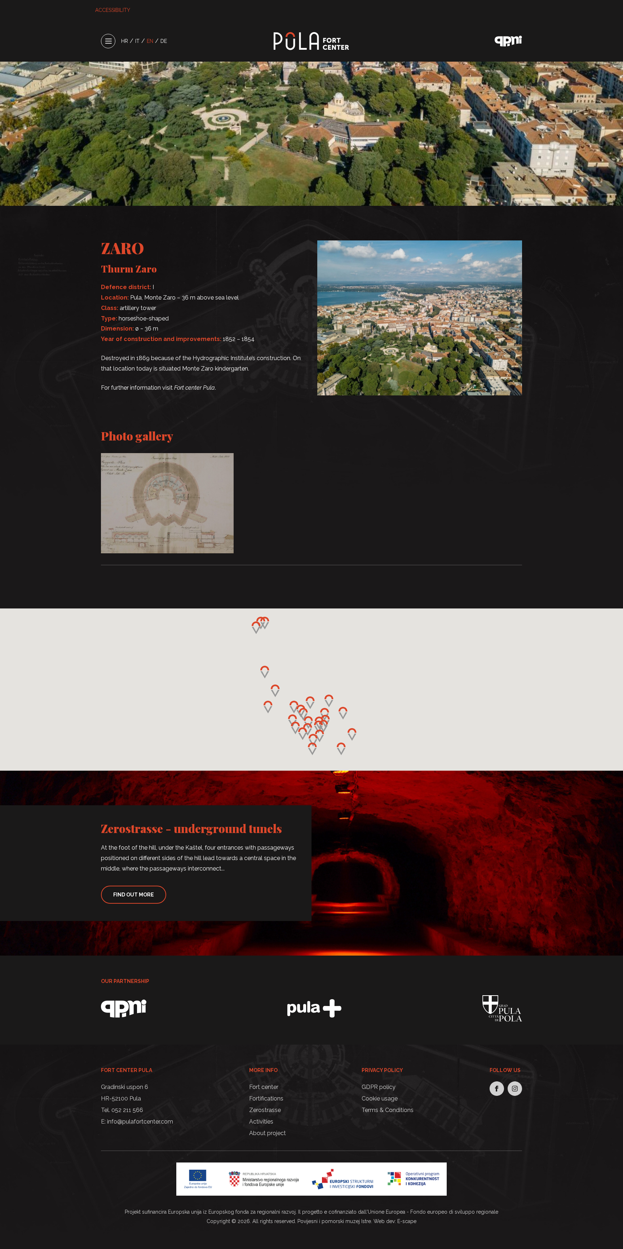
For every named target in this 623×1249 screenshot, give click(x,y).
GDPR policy (379, 1087)
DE (163, 41)
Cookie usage (380, 1098)
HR (124, 41)
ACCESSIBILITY (112, 10)
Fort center (263, 1087)
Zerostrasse (265, 1110)
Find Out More (133, 895)
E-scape (406, 1221)
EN (150, 41)
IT (137, 41)
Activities (261, 1121)
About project (267, 1133)
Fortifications (266, 1098)
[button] (318, 727)
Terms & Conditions (388, 1110)
